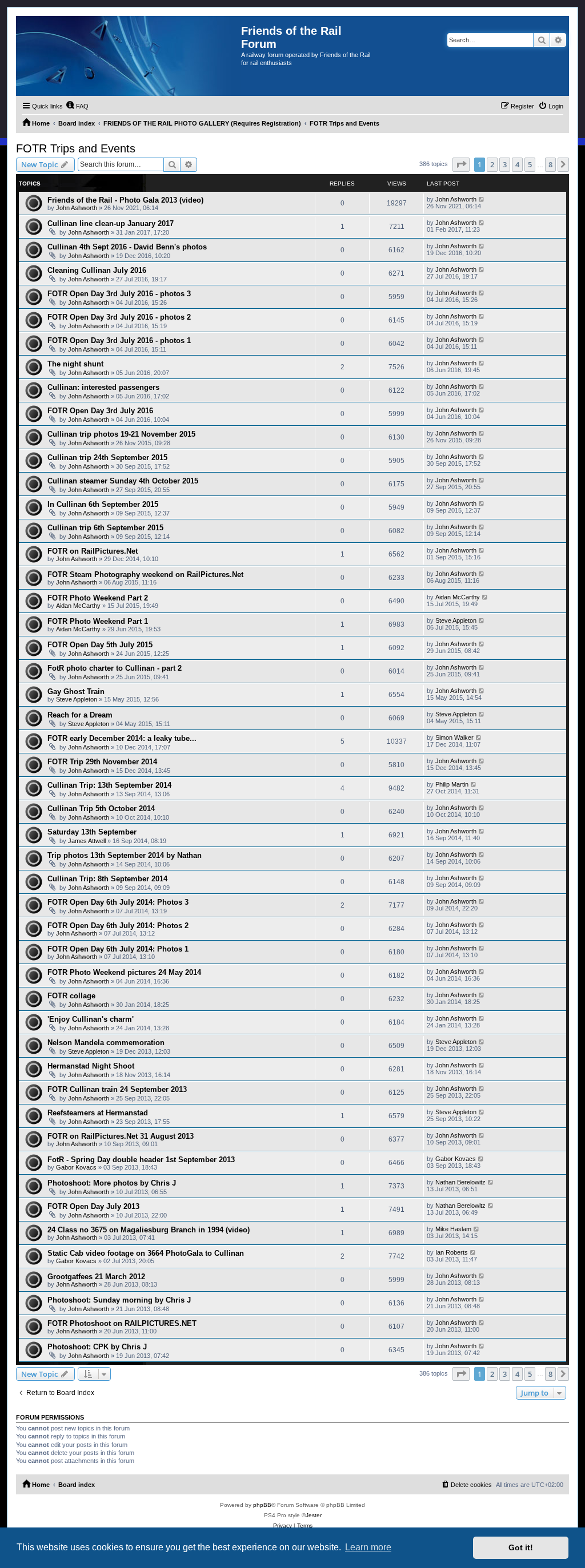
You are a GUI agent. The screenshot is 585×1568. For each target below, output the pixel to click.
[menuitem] (77, 106)
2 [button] (492, 164)
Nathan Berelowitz (460, 1182)
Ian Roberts (451, 1252)
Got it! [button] (520, 1547)
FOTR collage (71, 995)
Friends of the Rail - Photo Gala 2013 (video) (125, 200)
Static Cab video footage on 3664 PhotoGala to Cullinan (145, 1253)
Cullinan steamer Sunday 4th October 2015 (122, 481)
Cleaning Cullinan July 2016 (96, 270)
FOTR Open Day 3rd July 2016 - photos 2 (119, 317)
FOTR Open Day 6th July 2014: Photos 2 (118, 925)
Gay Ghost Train (76, 691)
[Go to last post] (482, 199)
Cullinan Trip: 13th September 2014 (109, 785)
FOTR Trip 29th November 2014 (102, 761)
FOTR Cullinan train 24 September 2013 (117, 1089)
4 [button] (517, 164)
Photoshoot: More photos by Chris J (111, 1183)
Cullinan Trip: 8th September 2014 (107, 878)
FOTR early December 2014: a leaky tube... (122, 738)
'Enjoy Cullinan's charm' (90, 1019)
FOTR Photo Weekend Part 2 (97, 598)
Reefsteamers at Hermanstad (97, 1113)
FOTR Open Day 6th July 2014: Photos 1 (118, 949)
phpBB (262, 1505)
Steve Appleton (455, 620)
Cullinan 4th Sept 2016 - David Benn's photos (127, 247)
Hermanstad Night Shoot (90, 1066)
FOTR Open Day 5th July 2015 (100, 644)
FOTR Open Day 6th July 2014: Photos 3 (118, 902)
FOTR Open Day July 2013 (93, 1206)
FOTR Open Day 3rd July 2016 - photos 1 (119, 340)
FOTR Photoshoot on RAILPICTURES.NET (122, 1323)
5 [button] (530, 164)
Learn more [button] (368, 1547)
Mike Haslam (453, 1229)
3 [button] (505, 164)
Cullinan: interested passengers (103, 387)
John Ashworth (76, 207)
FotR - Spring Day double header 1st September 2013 (141, 1159)
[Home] (128, 56)
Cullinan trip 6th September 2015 (105, 527)
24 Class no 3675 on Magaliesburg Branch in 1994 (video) (148, 1230)
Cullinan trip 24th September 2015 (107, 457)
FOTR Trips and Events (75, 148)
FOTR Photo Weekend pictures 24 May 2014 (124, 972)
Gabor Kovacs (76, 1167)
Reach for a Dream (80, 715)
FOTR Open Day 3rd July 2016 (100, 410)
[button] (461, 164)
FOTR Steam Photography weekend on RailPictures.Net (145, 574)
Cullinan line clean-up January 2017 (110, 223)
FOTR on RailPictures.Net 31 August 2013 (120, 1136)
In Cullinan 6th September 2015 (102, 504)
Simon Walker (454, 737)
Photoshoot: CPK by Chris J (97, 1347)
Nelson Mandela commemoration (106, 1042)
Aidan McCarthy (78, 605)
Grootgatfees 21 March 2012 (96, 1276)
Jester (314, 1515)
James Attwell (87, 840)
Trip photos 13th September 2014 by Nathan (124, 855)
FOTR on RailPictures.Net (92, 551)
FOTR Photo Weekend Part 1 (97, 621)
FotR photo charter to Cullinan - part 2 (114, 668)
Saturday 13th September (92, 832)
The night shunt (75, 364)
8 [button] (550, 164)
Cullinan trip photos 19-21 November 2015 (121, 434)
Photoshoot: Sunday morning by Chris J (119, 1300)
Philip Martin (451, 784)
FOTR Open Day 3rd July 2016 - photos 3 (119, 293)
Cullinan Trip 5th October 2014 (101, 808)
